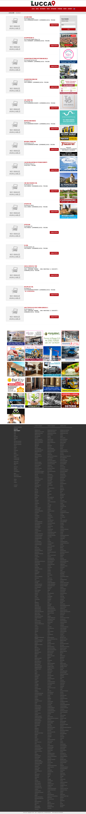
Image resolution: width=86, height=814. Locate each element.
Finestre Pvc (50, 578)
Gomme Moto (37, 599)
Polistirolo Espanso (63, 698)
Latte (48, 625)
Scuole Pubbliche (63, 750)
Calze (48, 503)
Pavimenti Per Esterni (51, 687)
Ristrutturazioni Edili (51, 732)
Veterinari (62, 797)
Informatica (62, 614)
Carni (61, 509)
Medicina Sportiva (63, 651)
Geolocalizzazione (63, 593)
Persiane (61, 692)
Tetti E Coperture (38, 783)
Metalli (36, 655)
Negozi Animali (37, 664)
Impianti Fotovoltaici (51, 608)
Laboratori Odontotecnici (39, 623)
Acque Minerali (37, 436)
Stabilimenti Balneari (64, 767)
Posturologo (62, 703)
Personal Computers (38, 694)
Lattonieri (36, 626)
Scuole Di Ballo (63, 744)
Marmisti (49, 645)
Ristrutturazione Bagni (39, 733)
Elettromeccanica (51, 561)
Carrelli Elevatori (63, 511)
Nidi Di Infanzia (50, 665)
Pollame (49, 700)
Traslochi (62, 786)
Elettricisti (36, 559)
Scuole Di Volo (50, 748)
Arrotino (36, 460)
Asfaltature (37, 466)
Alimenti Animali (38, 448)
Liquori (36, 634)
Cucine (36, 546)
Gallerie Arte (37, 591)
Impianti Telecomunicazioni (65, 611)
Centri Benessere (51, 520)
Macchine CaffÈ (63, 637)
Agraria (49, 443)
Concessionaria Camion (52, 532)
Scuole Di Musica (63, 747)
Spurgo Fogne (37, 768)
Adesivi (61, 436)
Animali (36, 453)
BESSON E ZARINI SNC (30, 141)
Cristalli (61, 544)
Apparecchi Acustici (38, 456)
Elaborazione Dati (51, 558)
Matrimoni (37, 650)
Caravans (49, 509)
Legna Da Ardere (63, 629)
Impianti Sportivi (51, 611)
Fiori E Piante (50, 579)
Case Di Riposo (50, 517)
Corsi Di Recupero (38, 541)
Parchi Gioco (62, 683)
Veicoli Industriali (51, 794)
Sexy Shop (49, 757)
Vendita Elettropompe (39, 797)
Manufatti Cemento (51, 643)
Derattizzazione (37, 549)
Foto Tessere (50, 587)
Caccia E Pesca (50, 498)
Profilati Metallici (51, 709)
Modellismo (62, 657)
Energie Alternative (51, 564)
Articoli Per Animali (38, 463)
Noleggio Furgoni (38, 668)
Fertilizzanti (62, 575)
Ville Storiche (16, 475)
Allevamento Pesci (38, 451)
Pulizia (49, 715)
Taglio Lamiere (63, 774)
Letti (35, 632)
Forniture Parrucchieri (64, 584)
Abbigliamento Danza (51, 431)
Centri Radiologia (63, 521)
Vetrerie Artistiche (38, 801)
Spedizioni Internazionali (52, 765)
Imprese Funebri (38, 614)
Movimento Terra (38, 662)
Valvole (36, 795)
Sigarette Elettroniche (39, 761)
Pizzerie (15, 447)
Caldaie (49, 500)
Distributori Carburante (64, 552)
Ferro (36, 575)
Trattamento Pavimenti (39, 792)
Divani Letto (62, 553)
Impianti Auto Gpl (51, 607)
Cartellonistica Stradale (64, 512)
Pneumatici (62, 697)
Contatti (70, 8)
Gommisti (15, 485)
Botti (48, 495)
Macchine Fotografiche (39, 640)
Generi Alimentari (51, 593)
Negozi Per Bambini (51, 663)
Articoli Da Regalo (38, 462)
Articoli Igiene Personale (52, 462)
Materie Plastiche (63, 648)
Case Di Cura (37, 517)
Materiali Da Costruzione (64, 646)
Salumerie (36, 739)
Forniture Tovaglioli (63, 585)
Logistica (36, 636)
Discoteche (49, 550)
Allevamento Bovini (63, 450)
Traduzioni (49, 786)
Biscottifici (49, 494)
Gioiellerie (49, 597)
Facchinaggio (37, 572)
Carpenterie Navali (51, 511)
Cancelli (49, 508)
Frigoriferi (49, 588)
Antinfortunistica (38, 454)
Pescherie (62, 693)
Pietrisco (36, 696)
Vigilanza (49, 802)
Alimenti (61, 447)
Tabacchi (49, 774)
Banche (61, 485)
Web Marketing (37, 807)
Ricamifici (49, 724)
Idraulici (61, 602)
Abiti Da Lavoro (37, 434)
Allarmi (61, 448)
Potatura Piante (38, 705)
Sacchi (36, 737)
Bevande (36, 489)
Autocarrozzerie (50, 475)
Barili (36, 488)
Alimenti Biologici (51, 448)
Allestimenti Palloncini (39, 450)
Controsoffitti (62, 536)
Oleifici (36, 673)
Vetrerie (61, 799)
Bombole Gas (62, 494)
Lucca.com (11, 13)
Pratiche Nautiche (38, 707)
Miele (61, 654)
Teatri (61, 777)
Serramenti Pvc (63, 753)
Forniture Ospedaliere (51, 584)
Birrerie (36, 494)
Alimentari (49, 447)
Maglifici (36, 643)
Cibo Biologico (37, 524)
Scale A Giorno (50, 741)
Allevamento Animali (51, 450)
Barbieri (61, 486)
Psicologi (49, 713)
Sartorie (36, 740)
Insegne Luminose (38, 617)
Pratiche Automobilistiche (65, 704)
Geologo (49, 594)
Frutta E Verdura (38, 590)
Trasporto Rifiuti (38, 790)
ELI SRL (26, 245)
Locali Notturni (16, 471)
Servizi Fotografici (63, 754)
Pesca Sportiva (50, 693)
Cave (61, 518)
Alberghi (36, 447)
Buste (36, 498)
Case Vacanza (62, 517)
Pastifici (36, 687)
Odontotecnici (50, 671)
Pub (61, 713)
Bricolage (62, 497)
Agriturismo (16, 463)
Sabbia (36, 736)
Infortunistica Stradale (39, 616)
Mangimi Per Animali (38, 644)
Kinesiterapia (50, 622)
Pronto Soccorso (38, 713)
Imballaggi (49, 604)
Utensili (61, 793)
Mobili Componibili (51, 655)
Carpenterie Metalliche (39, 511)
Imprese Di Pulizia (51, 613)
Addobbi (49, 436)
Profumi (36, 711)
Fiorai (61, 578)
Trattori (49, 791)
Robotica (36, 734)
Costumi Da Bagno (38, 544)
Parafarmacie (62, 681)
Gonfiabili (62, 599)
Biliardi (61, 491)
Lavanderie (50, 626)
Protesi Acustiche (51, 712)
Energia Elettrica (63, 562)
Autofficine (37, 477)
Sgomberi (62, 757)
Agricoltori (62, 443)
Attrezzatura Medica (64, 471)
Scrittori (61, 742)
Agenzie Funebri (50, 439)
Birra (61, 492)
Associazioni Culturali (64, 469)
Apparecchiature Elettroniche (65, 456)
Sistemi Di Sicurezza (63, 761)
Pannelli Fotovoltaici (51, 681)
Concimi (61, 532)
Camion (36, 504)
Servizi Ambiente (38, 755)
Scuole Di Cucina (38, 746)
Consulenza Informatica (64, 535)
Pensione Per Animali (64, 690)
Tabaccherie (37, 775)
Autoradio (62, 479)
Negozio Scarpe (63, 663)
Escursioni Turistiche (38, 568)
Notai (36, 670)
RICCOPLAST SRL (28, 287)
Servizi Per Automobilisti (52, 756)
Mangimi (61, 642)
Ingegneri (49, 616)
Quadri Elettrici (50, 716)
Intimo (36, 619)
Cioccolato (62, 524)
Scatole (61, 741)
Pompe (36, 702)
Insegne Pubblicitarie (51, 617)
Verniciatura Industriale (39, 798)
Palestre (49, 680)
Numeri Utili (16, 461)
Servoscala (37, 758)
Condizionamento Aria (39, 533)
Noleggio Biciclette (38, 667)
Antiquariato (50, 454)
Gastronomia (62, 591)
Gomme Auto (62, 597)
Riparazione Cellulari (51, 727)
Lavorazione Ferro (51, 628)
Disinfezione (37, 552)
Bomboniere (37, 495)
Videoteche (37, 803)
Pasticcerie (16, 450)
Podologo (49, 698)
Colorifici (49, 527)
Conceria (36, 532)
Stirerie (49, 768)
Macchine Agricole (51, 637)
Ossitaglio (49, 677)
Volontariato (50, 805)
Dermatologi (50, 549)
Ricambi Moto (37, 725)
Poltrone (61, 700)
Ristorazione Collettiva (64, 730)
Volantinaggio (37, 806)
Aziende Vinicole (38, 485)
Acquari (61, 434)
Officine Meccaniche (63, 671)
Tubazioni (49, 793)
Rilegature (37, 728)
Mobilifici (49, 657)
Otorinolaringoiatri (51, 678)
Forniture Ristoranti (51, 585)
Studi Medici (50, 770)
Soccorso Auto (50, 762)
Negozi (15, 453)
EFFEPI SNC (27, 224)
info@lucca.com (40, 812)
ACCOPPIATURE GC (29, 38)
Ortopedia (62, 675)
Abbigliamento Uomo (64, 433)
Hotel (37, 8)
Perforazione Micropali (39, 693)
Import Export (37, 613)
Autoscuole (50, 480)
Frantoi (36, 588)
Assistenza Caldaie (38, 468)
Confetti (61, 533)
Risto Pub (36, 731)
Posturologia (50, 703)
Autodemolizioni (63, 475)
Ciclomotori (50, 524)
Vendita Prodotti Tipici (64, 796)
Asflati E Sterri (50, 466)
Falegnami (37, 573)
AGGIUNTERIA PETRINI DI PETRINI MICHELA (36, 58)
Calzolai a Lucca (63, 425)
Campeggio (62, 504)
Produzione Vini (37, 710)
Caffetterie (37, 500)
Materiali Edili (37, 649)
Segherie (49, 751)
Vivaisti (61, 803)
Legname (36, 631)
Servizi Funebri (37, 757)
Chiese (15, 445)
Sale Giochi (62, 736)
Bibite (49, 489)
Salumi (49, 738)
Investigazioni (62, 619)
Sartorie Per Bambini (51, 739)
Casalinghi (62, 515)
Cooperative (62, 538)
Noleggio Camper (51, 666)
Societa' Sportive (63, 762)
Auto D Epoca (62, 472)
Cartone (61, 514)
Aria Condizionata (63, 457)
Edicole (61, 556)
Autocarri (36, 475)
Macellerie (49, 640)
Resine (61, 719)
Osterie (36, 679)
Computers (62, 530)
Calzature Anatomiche (52, 501)
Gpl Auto (49, 600)
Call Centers (62, 500)
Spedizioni (37, 766)
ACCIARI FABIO (28, 17)
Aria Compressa (50, 457)
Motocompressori (38, 661)
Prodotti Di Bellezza (51, 707)
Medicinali (37, 653)
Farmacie (49, 573)
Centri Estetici (50, 521)
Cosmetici (49, 541)
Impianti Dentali (63, 607)
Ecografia (49, 556)
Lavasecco (36, 628)
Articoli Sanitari (37, 465)
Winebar (61, 806)
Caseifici (36, 518)
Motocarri (62, 658)
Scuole (15, 480)
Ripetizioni (37, 729)
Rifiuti (36, 726)
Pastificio (49, 686)
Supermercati (37, 774)
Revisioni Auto (37, 723)
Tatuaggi (61, 776)
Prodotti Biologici (63, 706)
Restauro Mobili (63, 721)
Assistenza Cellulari (51, 468)
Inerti (48, 614)
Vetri (48, 800)
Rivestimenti (62, 732)
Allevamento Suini (51, 451)
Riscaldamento (50, 729)
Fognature (62, 581)
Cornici (49, 540)
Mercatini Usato (50, 652)
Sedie (36, 752)
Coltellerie (36, 529)
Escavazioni (62, 567)
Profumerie (62, 709)
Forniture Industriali (38, 584)
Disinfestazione (63, 550)
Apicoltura (62, 454)
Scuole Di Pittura (38, 749)
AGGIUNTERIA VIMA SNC (30, 79)
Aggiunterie (37, 443)
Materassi (36, 647)
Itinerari (60, 8)
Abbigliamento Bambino (64, 430)
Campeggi (49, 504)
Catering (49, 518)
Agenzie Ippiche (50, 440)
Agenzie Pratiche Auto (39, 442)
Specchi (61, 764)
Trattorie (61, 791)
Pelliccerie (49, 690)
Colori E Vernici (37, 527)
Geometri (62, 594)
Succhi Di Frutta (50, 771)
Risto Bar (62, 729)
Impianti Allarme (38, 607)
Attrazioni (53, 8)
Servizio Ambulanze (63, 756)
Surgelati (49, 773)
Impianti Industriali (63, 610)
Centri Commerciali (63, 520)
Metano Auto (50, 654)
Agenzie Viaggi (63, 442)
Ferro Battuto (50, 575)
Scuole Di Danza (50, 745)
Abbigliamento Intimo (39, 433)
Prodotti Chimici (38, 708)
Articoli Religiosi (63, 463)
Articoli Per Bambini (51, 463)
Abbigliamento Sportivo (52, 433)
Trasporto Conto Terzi (64, 788)
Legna (49, 629)
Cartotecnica (50, 515)
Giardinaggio (50, 596)
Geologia (36, 594)
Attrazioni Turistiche (17, 441)
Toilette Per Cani (38, 784)
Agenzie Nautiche (63, 440)
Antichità (62, 453)
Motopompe (50, 660)
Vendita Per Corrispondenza (53, 796)
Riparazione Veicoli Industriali (65, 727)
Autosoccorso (62, 480)
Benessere (16, 466)
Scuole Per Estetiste (38, 751)
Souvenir (49, 764)
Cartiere (36, 514)
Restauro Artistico (51, 721)
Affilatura (49, 437)
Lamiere (49, 623)
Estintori (36, 570)
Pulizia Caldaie (63, 715)
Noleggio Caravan (63, 666)
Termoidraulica (37, 781)
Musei (48, 8)
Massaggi (62, 645)
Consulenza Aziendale (51, 535)
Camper (36, 506)
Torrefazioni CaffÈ (38, 786)
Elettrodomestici (63, 559)
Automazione (62, 477)
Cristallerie (49, 544)
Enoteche (49, 565)
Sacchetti (62, 735)
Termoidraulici (50, 780)
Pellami (36, 690)
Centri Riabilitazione (38, 523)
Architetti (36, 457)
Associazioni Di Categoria (39, 471)
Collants (61, 526)
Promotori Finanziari (64, 710)
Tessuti (61, 780)
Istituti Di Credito (38, 622)
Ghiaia (36, 596)
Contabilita (50, 536)
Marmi (36, 646)
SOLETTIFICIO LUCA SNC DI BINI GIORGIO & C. (36, 307)
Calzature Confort (63, 501)
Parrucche (36, 685)
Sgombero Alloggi (38, 760)
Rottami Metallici (63, 733)
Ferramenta (62, 573)
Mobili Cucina (62, 655)
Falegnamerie (62, 572)
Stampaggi (37, 769)
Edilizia (15, 479)
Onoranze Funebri (63, 672)
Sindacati (49, 761)
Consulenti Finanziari (38, 535)
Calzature (36, 501)
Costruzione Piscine (63, 541)
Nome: (62, 24)
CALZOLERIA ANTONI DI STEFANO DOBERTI (35, 162)
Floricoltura (50, 581)
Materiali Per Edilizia (51, 648)
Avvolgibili (49, 483)
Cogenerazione (50, 526)
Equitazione (37, 567)
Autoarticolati (62, 474)
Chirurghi (62, 523)
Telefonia (36, 780)
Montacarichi (37, 659)
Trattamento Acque (63, 789)
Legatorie (36, 629)
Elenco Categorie (17, 430)
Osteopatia (62, 677)
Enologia (36, 565)
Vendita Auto (62, 794)
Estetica (15, 482)
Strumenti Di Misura (64, 768)
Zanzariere (37, 809)
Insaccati (61, 616)
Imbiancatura (62, 604)
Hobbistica (37, 602)
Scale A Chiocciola (38, 742)
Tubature (36, 793)
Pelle (48, 689)
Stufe (36, 772)
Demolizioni (50, 547)
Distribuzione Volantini (39, 553)
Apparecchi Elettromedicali (52, 456)
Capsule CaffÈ (37, 509)
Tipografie (49, 782)
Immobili (49, 605)
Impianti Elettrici (38, 608)
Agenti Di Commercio (38, 439)
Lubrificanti (62, 636)
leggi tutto (54, 25)
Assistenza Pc (62, 468)
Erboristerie (50, 567)
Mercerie (61, 652)
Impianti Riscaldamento (39, 611)
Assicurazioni (62, 466)
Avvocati (61, 482)
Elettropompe (37, 562)
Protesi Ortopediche (63, 712)
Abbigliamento (37, 430)
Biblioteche (62, 489)
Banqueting (37, 486)
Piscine (49, 695)
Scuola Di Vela (37, 745)
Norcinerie (62, 668)
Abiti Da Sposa (50, 434)
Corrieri (61, 540)
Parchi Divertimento (51, 683)
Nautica (49, 661)
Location (61, 634)
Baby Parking (50, 485)
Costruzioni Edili (50, 543)
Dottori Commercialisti (52, 555)
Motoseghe (62, 660)
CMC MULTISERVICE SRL (30, 183)
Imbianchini (37, 605)
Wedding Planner (51, 806)
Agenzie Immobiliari (17, 476)
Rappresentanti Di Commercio (53, 718)
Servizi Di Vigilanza (51, 754)
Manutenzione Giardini (64, 643)
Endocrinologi (50, 562)
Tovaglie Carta (50, 785)
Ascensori (62, 465)
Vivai (36, 804)
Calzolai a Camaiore (38, 425)
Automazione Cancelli (39, 479)
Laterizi (36, 625)
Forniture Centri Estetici (64, 582)
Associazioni (50, 469)
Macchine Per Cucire (63, 639)
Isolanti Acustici (38, 620)
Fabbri (61, 570)
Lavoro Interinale (63, 628)
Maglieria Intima (63, 640)
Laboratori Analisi (63, 622)
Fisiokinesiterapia (63, 579)
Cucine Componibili (51, 546)
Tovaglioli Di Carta (63, 785)
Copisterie (36, 540)
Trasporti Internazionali (52, 788)
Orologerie (37, 676)
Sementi (61, 751)
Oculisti (36, 672)
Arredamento (50, 459)
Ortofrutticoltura (51, 675)
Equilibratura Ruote (63, 565)
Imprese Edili (62, 613)
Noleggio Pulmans (51, 668)
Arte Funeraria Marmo (51, 460)
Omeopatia (50, 672)
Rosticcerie (49, 733)
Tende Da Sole (62, 779)
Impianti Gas (62, 608)
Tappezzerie (37, 777)
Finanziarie (37, 578)
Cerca (68, 29)
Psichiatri (36, 714)
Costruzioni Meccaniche (64, 543)
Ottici (61, 678)
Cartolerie (49, 514)
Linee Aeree (62, 632)
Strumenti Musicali (38, 771)
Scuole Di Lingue (50, 747)
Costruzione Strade (38, 543)
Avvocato (36, 483)
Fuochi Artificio (63, 590)
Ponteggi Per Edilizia (64, 701)
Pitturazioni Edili (63, 695)
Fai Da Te (49, 572)
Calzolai (61, 503)
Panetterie (62, 680)
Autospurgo (37, 482)
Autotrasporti (50, 482)
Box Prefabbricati (51, 497)
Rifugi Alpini (50, 725)
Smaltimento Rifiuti (38, 763)
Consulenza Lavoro (38, 536)
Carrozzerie (37, 512)
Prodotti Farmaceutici (64, 707)
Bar (48, 486)
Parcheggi (36, 684)
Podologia (37, 699)
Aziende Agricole (63, 483)
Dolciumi (36, 555)
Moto (48, 658)
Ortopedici (36, 678)
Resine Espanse (37, 722)
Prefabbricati (50, 706)
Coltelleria (62, 527)
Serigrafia (36, 754)
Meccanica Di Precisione (52, 649)
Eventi (65, 8)
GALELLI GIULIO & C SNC (30, 266)
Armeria (36, 459)
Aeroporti (36, 437)
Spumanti (62, 765)
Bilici (48, 492)
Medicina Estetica (51, 651)
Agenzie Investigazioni (39, 440)
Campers (49, 506)
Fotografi (62, 587)
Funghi (49, 590)
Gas (48, 591)
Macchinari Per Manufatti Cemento (39, 638)
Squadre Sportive (51, 767)
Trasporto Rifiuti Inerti (52, 789)
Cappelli (61, 508)
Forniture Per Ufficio (38, 585)
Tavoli (36, 778)
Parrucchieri (16, 455)
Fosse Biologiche (38, 587)
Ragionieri (62, 716)
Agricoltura (37, 445)
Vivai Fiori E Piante (51, 803)
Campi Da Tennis (38, 508)
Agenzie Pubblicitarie (51, 442)
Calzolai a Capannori (51, 425)
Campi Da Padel (63, 506)
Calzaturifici (37, 503)
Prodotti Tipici (16, 458)
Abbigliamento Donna (64, 431)
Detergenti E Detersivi (39, 550)
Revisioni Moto (50, 722)
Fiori (35, 579)
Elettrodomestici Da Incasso (40, 561)
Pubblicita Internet (38, 716)
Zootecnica (49, 808)
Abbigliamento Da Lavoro (39, 431)
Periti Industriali (50, 692)
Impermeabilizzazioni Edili (65, 605)
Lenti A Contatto (50, 631)
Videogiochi (62, 800)
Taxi (48, 777)
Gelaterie (36, 593)
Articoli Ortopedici (63, 462)
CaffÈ (61, 498)
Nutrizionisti (50, 669)
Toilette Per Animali (63, 782)
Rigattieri (62, 725)
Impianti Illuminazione (52, 610)
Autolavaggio (50, 477)
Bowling (36, 497)
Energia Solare (37, 564)
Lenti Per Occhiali (63, 631)
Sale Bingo (49, 736)
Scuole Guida (62, 748)
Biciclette (36, 491)
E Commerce (37, 556)
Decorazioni (37, 547)
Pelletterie (36, 691)
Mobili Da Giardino (38, 658)
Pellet (61, 689)
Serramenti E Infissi (51, 753)
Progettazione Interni (51, 710)
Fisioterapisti (37, 581)
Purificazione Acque (38, 717)
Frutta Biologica (63, 588)
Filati (48, 576)
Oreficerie (49, 674)
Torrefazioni (62, 783)
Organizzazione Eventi (64, 674)
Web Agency (62, 805)
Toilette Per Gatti (51, 783)
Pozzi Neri (49, 704)
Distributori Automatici (52, 552)
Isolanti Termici (50, 620)
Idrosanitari (37, 604)
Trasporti (36, 789)
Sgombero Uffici (63, 759)
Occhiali (61, 669)
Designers (62, 549)
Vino (61, 802)
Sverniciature (62, 773)
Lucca (33, 8)
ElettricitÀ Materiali (51, 559)
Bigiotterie (49, 491)
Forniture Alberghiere (51, 582)
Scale (61, 739)
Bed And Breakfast (51, 488)
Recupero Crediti (63, 718)
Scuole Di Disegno (63, 745)
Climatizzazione (37, 526)
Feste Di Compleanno (38, 576)
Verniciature (50, 797)
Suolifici (61, 771)
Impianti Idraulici (38, 610)
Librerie (49, 632)
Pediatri (61, 687)
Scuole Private (50, 750)
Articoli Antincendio (63, 460)
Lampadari (62, 623)
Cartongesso (37, 515)
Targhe (49, 776)
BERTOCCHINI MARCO (30, 121)
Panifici (36, 682)
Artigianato (50, 465)
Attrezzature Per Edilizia (39, 472)
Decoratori (62, 546)
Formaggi (36, 582)
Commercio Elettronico (64, 529)
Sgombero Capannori (51, 759)
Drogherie (62, 555)
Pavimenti (62, 686)
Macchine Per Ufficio (38, 641)
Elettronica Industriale (64, 561)
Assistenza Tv (37, 469)
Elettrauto (62, 558)
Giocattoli (36, 597)
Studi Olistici (62, 770)
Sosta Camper (37, 765)
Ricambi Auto (62, 722)
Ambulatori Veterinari (64, 451)
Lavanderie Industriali (64, 626)
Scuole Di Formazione (38, 748)
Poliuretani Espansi (38, 700)
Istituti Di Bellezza (63, 620)
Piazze (15, 464)
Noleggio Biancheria (64, 665)
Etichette (49, 570)
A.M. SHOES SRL (28, 100)
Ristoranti (43, 8)
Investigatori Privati (51, 619)
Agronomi (62, 445)
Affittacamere (62, 437)
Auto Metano (50, 474)
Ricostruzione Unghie (64, 724)
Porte (36, 704)
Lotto (48, 636)
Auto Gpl (36, 474)
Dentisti (61, 547)
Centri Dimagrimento (38, 521)
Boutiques (62, 495)
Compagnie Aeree (38, 530)
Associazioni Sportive (51, 471)
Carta (48, 512)
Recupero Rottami (38, 720)
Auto (48, 472)
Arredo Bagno (62, 459)
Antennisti (49, 453)
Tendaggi (49, 779)
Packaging (37, 681)
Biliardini (36, 492)
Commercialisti (50, 529)
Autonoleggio (50, 479)
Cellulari (36, 520)
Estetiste (61, 568)
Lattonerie (62, 625)
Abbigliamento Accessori (52, 430)
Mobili (36, 656)
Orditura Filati (37, 675)
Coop (48, 538)
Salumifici (62, 738)
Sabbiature (50, 735)
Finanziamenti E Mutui (64, 576)
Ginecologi (62, 596)
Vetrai (36, 800)
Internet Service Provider (64, 617)
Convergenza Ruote (38, 538)
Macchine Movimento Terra (52, 639)
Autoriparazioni (37, 480)
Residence (49, 719)
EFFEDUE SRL (27, 204)
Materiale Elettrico (51, 646)
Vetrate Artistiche (51, 799)
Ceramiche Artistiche (51, 523)
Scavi (36, 743)
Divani (49, 553)
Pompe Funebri (50, 701)
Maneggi (49, 642)
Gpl (35, 600)
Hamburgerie (62, 600)
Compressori (50, 530)
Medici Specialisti (38, 652)
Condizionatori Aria (51, 533)
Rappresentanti (37, 719)
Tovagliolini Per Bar (38, 787)
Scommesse (50, 742)
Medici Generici (63, 649)
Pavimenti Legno (38, 688)
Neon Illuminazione (38, 665)
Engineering (62, 564)
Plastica (49, 697)
